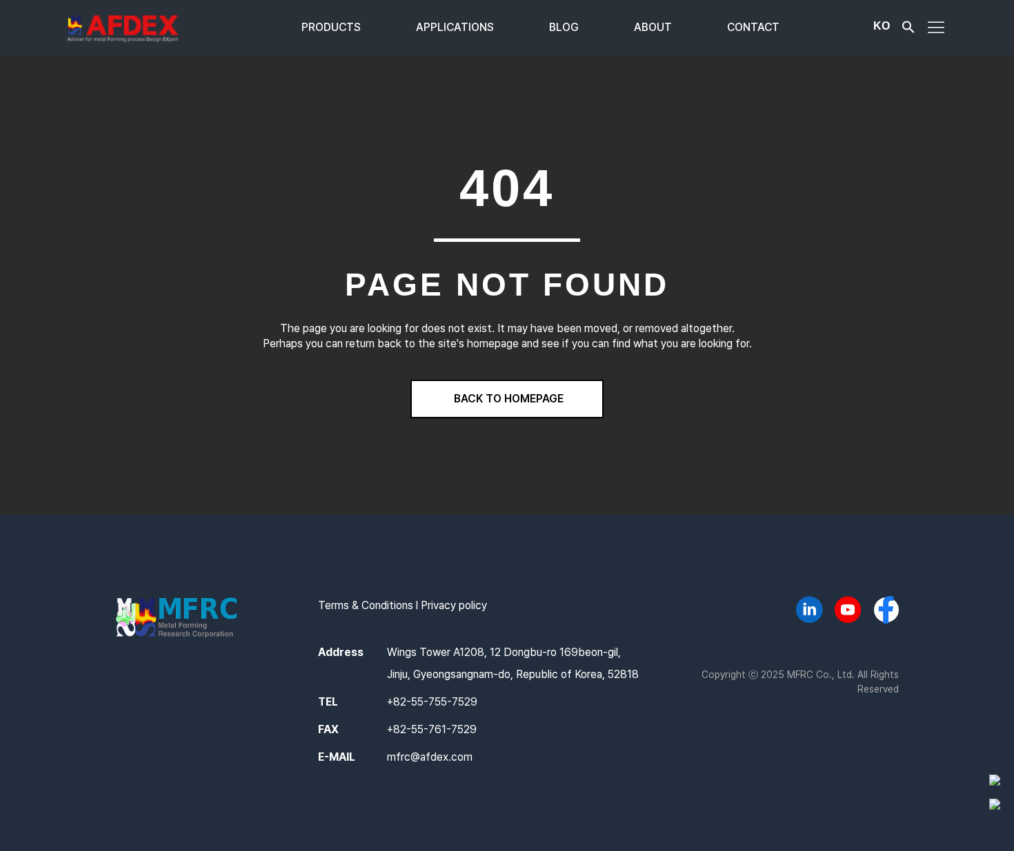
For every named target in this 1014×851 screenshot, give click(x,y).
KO (881, 26)
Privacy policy (454, 605)
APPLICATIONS (455, 27)
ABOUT (653, 27)
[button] (908, 30)
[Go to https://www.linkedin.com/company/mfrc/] (809, 611)
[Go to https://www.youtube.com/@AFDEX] (847, 611)
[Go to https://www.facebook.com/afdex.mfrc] (886, 611)
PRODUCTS (331, 27)
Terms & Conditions (365, 605)
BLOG (564, 27)
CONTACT (753, 27)
